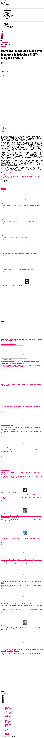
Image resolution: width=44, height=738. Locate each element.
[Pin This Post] (23, 129)
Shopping (6, 23)
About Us (4, 25)
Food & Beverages (8, 6)
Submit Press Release (8, 26)
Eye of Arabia (3, 75)
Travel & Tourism (7, 9)
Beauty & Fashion (7, 11)
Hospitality (6, 4)
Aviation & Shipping (8, 10)
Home (3, 2)
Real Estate (6, 24)
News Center (4, 3)
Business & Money (8, 5)
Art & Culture (6, 13)
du (7, 172)
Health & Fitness (7, 12)
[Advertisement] (20, 184)
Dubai (9, 172)
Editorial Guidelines (8, 27)
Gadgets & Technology (8, 7)
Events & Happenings (8, 15)
